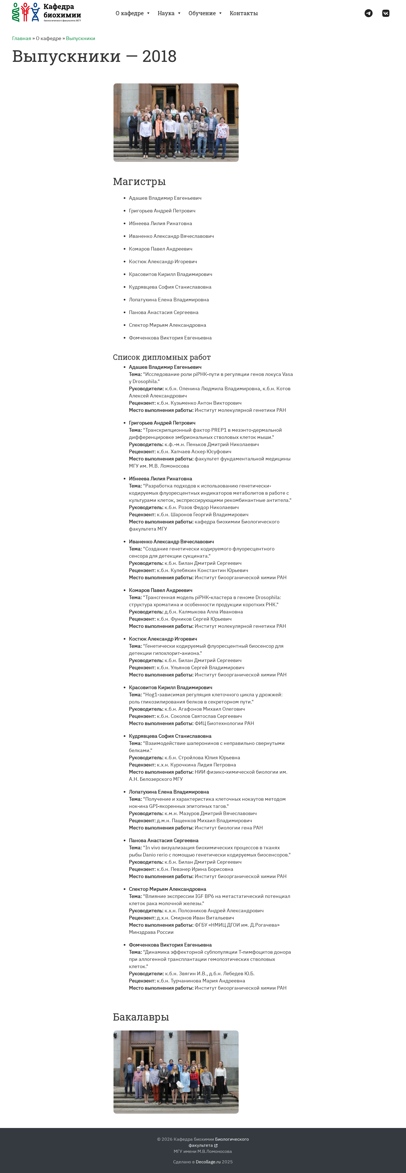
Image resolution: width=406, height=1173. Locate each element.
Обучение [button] (202, 13)
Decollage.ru (208, 1161)
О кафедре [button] (130, 13)
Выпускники (80, 38)
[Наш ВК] (386, 13)
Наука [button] (166, 13)
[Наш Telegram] (369, 13)
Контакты (244, 13)
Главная (21, 38)
